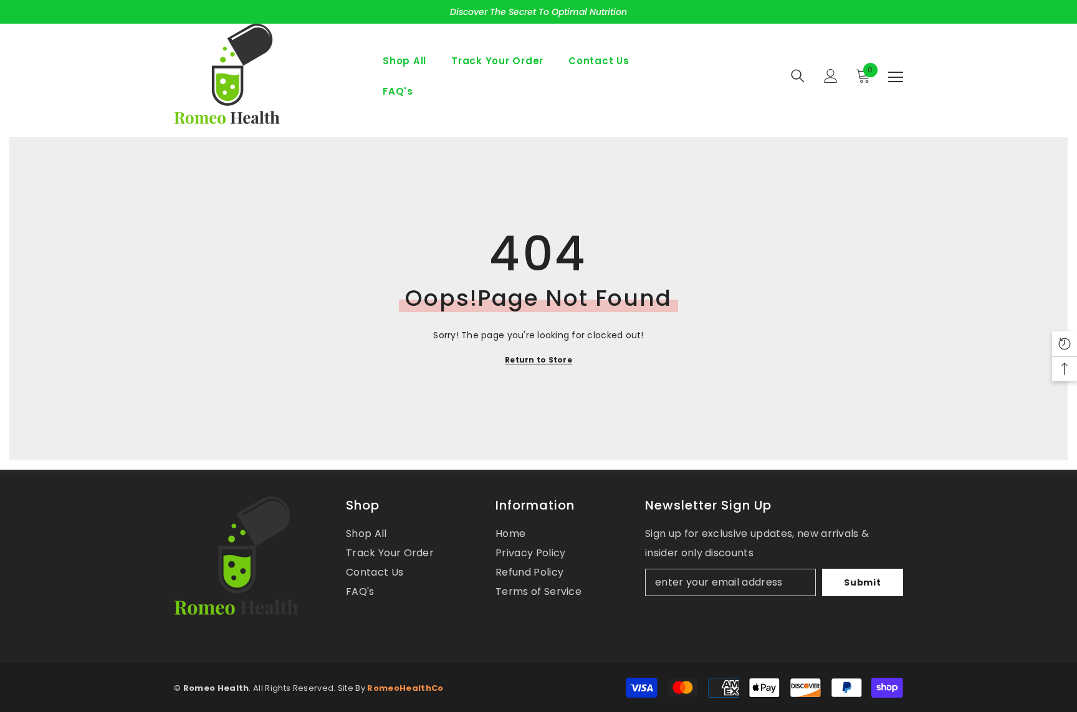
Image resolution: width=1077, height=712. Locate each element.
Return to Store (538, 359)
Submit (862, 582)
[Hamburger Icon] (895, 77)
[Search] (798, 76)
